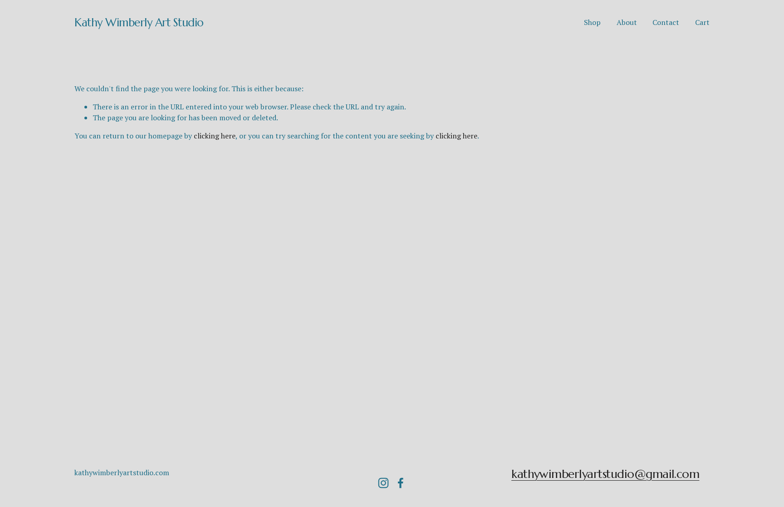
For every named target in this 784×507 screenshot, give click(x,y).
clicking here (214, 136)
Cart (702, 22)
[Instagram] (383, 482)
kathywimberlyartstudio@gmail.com (605, 474)
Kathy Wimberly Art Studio (139, 22)
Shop (592, 22)
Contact (665, 22)
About (627, 22)
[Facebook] (400, 482)
